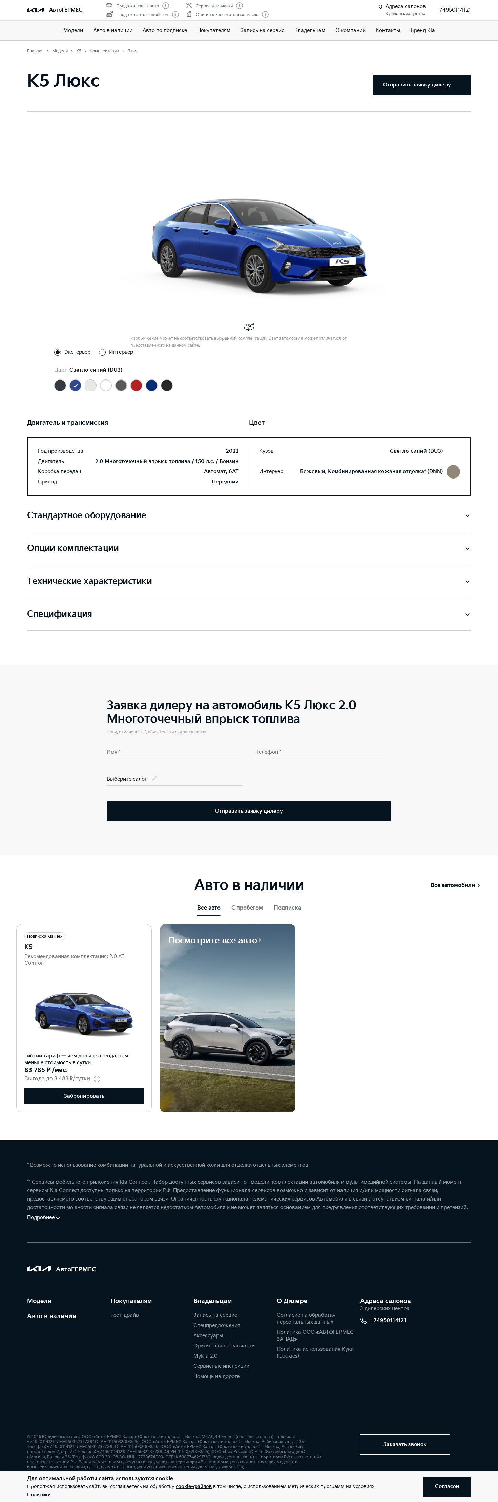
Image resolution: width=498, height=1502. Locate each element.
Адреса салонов (385, 1301)
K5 (28, 947)
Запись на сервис (262, 30)
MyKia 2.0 (205, 1356)
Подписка (287, 908)
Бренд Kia (423, 30)
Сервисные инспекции (221, 1366)
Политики (39, 1495)
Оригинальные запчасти (224, 1346)
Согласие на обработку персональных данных (306, 1318)
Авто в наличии (112, 30)
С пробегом (247, 908)
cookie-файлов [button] (194, 1486)
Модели (73, 30)
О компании (350, 30)
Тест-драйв (124, 1315)
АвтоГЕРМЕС (65, 10)
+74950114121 (453, 10)
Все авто (209, 908)
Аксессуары (208, 1335)
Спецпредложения (216, 1325)
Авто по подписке (165, 30)
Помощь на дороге (216, 1376)
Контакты (388, 30)
